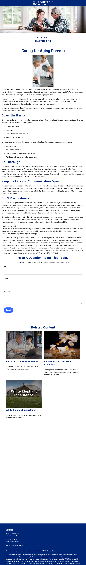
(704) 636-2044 (15, 533)
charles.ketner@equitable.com (16, 545)
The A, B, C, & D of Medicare (22, 361)
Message (7, 291)
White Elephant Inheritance (21, 410)
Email (6, 279)
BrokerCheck (51, 551)
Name (6, 266)
